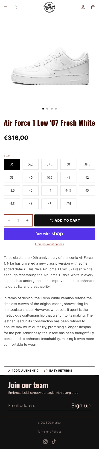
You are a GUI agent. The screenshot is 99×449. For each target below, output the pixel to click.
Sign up (81, 405)
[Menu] (5, 7)
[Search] (15, 7)
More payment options (49, 244)
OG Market (54, 422)
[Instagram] (45, 441)
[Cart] (93, 7)
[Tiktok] (53, 441)
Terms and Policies (49, 431)
